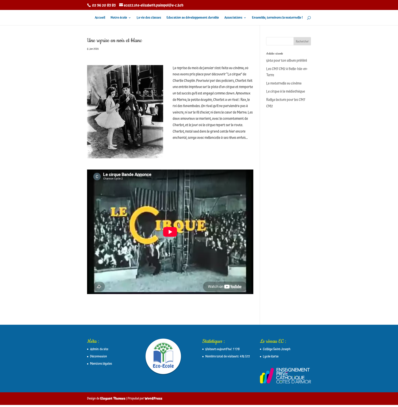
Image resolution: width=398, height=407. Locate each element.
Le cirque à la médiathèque (285, 91)
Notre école (118, 18)
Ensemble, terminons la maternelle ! (277, 18)
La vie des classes (149, 18)
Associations (233, 18)
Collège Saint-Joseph (276, 349)
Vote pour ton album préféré (286, 61)
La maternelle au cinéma (284, 83)
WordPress (153, 398)
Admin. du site (99, 349)
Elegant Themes (112, 398)
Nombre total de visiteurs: (222, 356)
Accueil (100, 18)
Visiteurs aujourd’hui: (219, 349)
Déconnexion (98, 356)
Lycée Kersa (271, 356)
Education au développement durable (192, 18)
